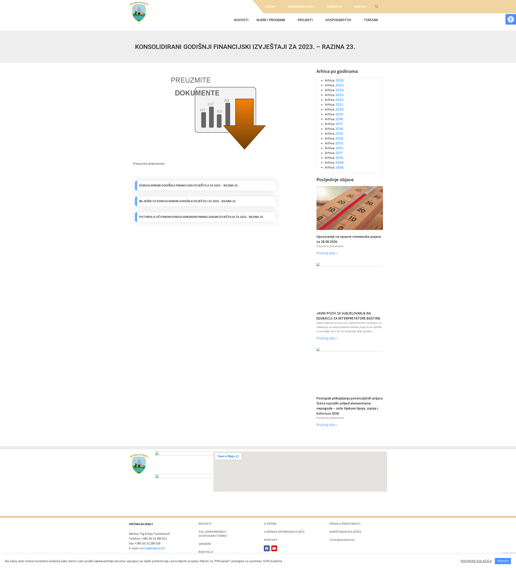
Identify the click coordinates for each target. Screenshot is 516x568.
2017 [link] (338, 124)
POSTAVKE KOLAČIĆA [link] (476, 561)
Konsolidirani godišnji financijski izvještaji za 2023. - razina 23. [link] (188, 185)
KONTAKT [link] (360, 6)
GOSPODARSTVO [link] (338, 20)
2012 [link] (339, 148)
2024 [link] (339, 90)
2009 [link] (339, 162)
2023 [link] (339, 95)
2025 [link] (339, 85)
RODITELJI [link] (206, 552)
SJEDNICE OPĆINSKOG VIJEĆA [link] (284, 532)
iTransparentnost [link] (342, 540)
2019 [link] (339, 114)
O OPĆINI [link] (270, 523)
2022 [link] (339, 100)
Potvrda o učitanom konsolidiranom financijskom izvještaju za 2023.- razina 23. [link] (201, 217)
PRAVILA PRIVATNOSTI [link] (345, 523)
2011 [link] (338, 153)
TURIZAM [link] (371, 20)
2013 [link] (339, 143)
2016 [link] (339, 129)
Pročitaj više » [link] (326, 253)
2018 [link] (339, 119)
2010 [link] (339, 158)
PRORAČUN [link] (334, 6)
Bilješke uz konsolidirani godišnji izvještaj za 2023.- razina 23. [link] (187, 201)
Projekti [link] (305, 20)
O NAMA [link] (270, 6)
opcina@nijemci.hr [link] (152, 548)
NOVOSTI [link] (241, 20)
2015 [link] (339, 133)
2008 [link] (339, 167)
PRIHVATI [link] (503, 561)
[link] (511, 19)
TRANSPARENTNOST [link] (300, 6)
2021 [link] (339, 104)
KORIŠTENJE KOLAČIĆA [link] (345, 532)
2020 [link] (339, 109)
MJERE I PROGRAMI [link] (271, 20)
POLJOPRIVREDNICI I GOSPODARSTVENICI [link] (213, 534)
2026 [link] (339, 80)
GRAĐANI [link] (205, 544)
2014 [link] (339, 138)
